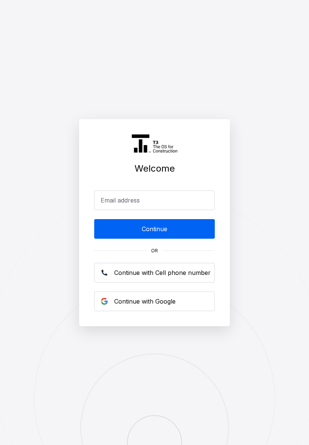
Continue (154, 229)
